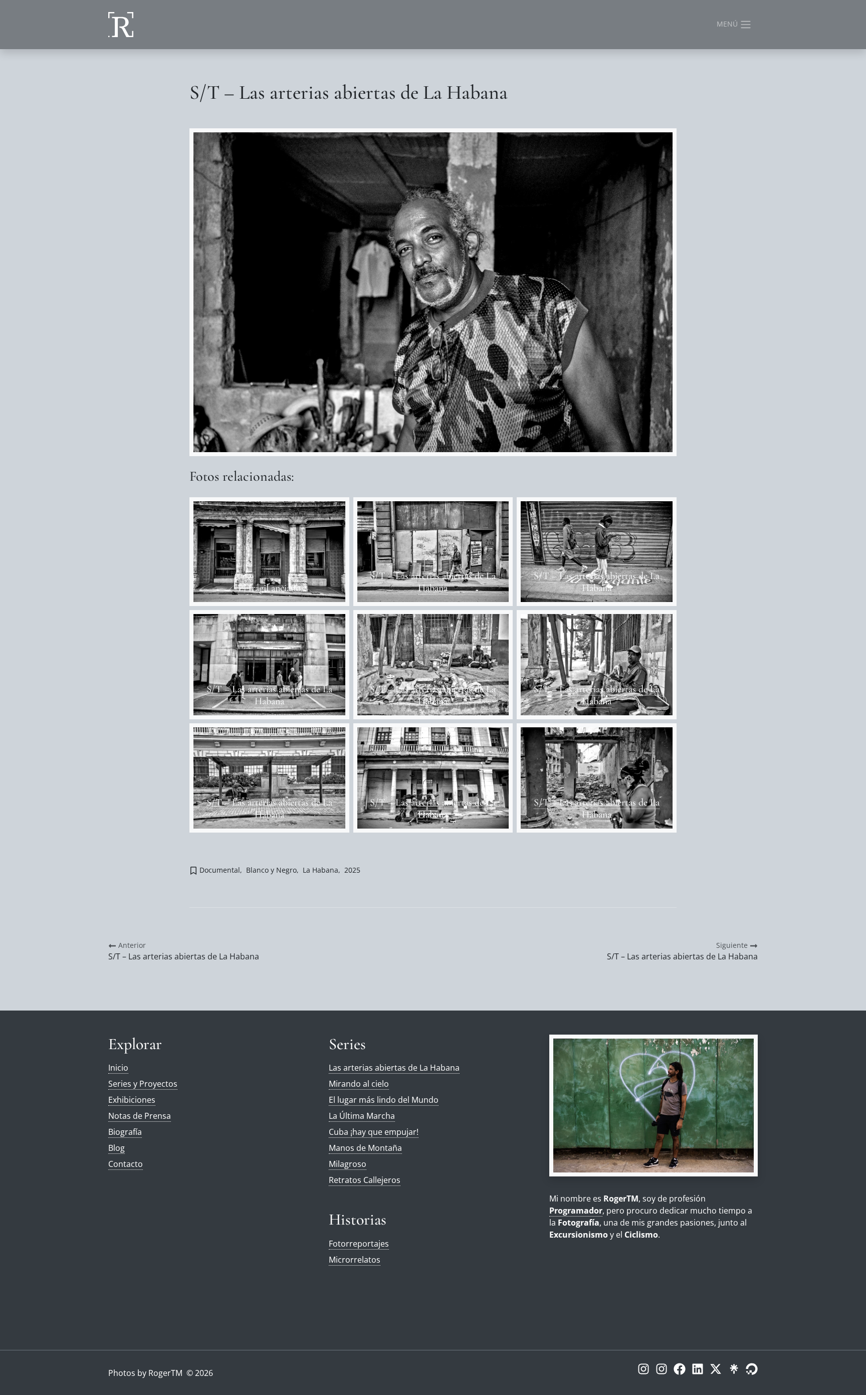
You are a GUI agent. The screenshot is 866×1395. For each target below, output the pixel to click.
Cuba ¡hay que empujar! (373, 1131)
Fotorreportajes (359, 1243)
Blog (116, 1147)
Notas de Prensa (139, 1115)
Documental (219, 870)
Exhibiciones (131, 1099)
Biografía (125, 1131)
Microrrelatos (354, 1259)
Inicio (118, 1067)
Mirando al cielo (359, 1083)
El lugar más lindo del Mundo (384, 1099)
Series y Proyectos (142, 1083)
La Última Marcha (362, 1115)
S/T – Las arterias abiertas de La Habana (433, 582)
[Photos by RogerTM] (120, 24)
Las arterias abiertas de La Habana (394, 1067)
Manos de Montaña (365, 1147)
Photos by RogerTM (145, 1372)
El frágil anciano (269, 588)
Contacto (125, 1163)
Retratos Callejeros (364, 1179)
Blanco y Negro (271, 870)
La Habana (320, 870)
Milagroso (347, 1163)
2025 (352, 870)
